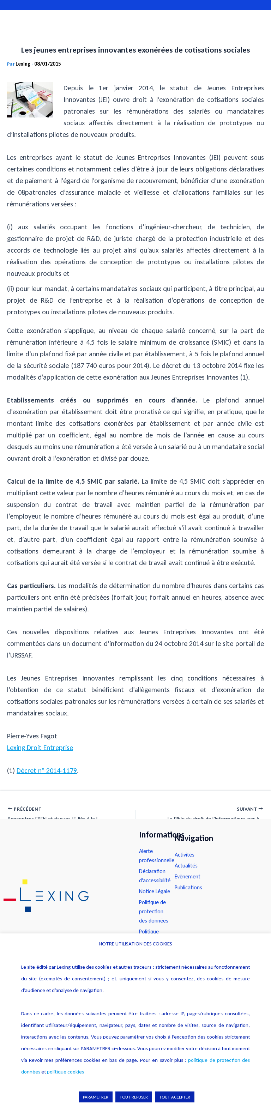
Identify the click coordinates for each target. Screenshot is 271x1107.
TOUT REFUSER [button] (134, 1097)
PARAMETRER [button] (95, 1097)
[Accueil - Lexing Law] (64, 895)
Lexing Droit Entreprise (40, 747)
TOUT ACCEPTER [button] (174, 1097)
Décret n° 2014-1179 (47, 770)
